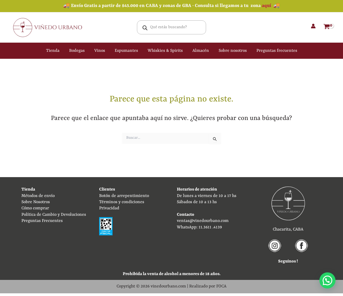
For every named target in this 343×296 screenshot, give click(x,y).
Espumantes (126, 50)
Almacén (200, 50)
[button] (327, 280)
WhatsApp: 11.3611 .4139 (199, 227)
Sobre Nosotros (35, 202)
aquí (266, 5)
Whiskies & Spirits (165, 50)
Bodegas (77, 50)
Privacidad (109, 208)
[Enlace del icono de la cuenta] (313, 26)
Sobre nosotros (233, 50)
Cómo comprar (35, 208)
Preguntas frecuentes (276, 50)
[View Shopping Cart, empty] (326, 27)
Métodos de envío (38, 195)
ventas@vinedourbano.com (203, 220)
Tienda (52, 50)
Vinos (99, 50)
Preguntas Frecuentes (42, 220)
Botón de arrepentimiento (124, 195)
